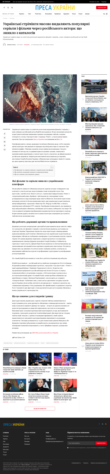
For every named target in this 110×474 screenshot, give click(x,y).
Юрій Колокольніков (52, 343)
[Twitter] (4, 137)
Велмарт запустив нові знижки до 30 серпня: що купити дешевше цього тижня (94, 318)
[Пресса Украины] (55, 7)
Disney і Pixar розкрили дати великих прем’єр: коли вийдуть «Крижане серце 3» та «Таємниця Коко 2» (65, 370)
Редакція (103, 1)
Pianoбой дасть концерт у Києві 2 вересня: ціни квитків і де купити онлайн (14, 369)
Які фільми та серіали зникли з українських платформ (33, 170)
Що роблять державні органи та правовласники (31, 172)
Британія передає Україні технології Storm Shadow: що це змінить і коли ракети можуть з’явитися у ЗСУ (95, 99)
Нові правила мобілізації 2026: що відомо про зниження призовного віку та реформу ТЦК (95, 290)
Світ (29, 14)
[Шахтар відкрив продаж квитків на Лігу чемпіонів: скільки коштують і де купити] (94, 114)
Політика (38, 14)
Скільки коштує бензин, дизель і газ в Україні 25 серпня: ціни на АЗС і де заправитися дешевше (94, 235)
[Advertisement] (55, 59)
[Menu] (106, 14)
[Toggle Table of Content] (51, 167)
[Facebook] (4, 133)
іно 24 (60, 139)
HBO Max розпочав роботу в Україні (45, 333)
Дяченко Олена (11, 44)
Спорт (80, 14)
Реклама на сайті (94, 1)
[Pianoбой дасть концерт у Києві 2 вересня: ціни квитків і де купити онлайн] (14, 359)
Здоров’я (66, 14)
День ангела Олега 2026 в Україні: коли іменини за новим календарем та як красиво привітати (94, 207)
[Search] (104, 14)
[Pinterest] (4, 145)
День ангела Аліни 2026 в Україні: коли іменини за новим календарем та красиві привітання (94, 346)
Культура (26, 44)
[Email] (4, 149)
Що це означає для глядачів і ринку (26, 174)
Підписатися (102, 7)
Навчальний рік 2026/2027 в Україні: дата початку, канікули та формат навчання (95, 180)
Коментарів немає (37, 44)
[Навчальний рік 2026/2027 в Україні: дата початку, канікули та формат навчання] (94, 168)
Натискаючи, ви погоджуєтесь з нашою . (87, 447)
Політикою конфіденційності (98, 447)
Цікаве (87, 14)
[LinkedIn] (4, 141)
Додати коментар (40, 408)
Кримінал (58, 14)
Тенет (42, 343)
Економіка (48, 14)
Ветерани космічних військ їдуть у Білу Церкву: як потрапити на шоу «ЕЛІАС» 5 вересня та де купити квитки (14, 397)
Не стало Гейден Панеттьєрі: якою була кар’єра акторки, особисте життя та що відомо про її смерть (39, 397)
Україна (21, 14)
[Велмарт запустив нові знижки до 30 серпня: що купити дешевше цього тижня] (94, 306)
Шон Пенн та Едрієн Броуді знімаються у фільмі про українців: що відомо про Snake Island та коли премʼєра (65, 397)
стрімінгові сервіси (33, 343)
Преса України (38, 139)
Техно (74, 14)
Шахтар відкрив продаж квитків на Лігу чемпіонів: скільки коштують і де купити (34, 1)
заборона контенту (19, 343)
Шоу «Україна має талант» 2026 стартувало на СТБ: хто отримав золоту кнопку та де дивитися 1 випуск (39, 370)
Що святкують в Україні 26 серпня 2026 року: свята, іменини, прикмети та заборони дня (95, 263)
